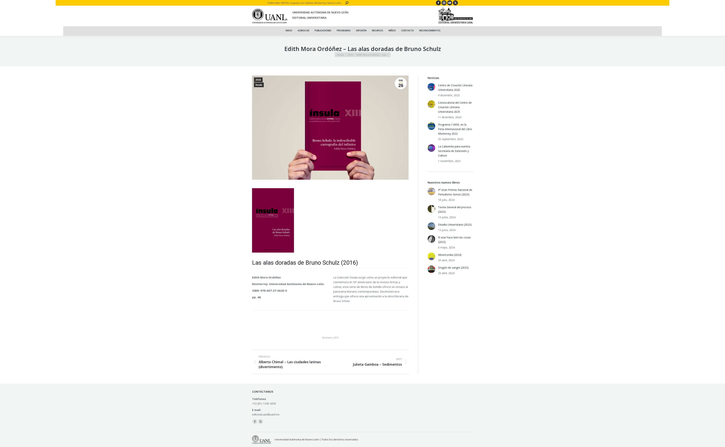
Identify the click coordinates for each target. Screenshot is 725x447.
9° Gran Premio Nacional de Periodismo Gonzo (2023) (455, 192)
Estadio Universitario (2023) (455, 224)
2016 (258, 80)
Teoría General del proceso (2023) (454, 209)
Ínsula (259, 85)
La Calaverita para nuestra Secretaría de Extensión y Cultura (454, 151)
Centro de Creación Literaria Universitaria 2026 (455, 87)
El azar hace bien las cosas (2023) (454, 240)
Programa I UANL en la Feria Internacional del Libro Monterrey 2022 (455, 129)
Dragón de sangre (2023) (453, 267)
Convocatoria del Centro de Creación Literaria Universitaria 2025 (455, 107)
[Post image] (431, 87)
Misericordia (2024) (449, 255)
